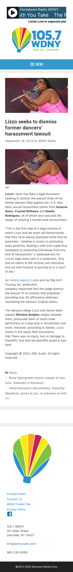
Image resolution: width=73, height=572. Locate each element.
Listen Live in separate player (49, 21)
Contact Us (14, 499)
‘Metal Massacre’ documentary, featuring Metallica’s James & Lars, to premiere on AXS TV (36, 393)
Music (13, 372)
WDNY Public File (18, 504)
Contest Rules (16, 494)
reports (20, 280)
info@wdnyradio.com (21, 543)
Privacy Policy (16, 509)
